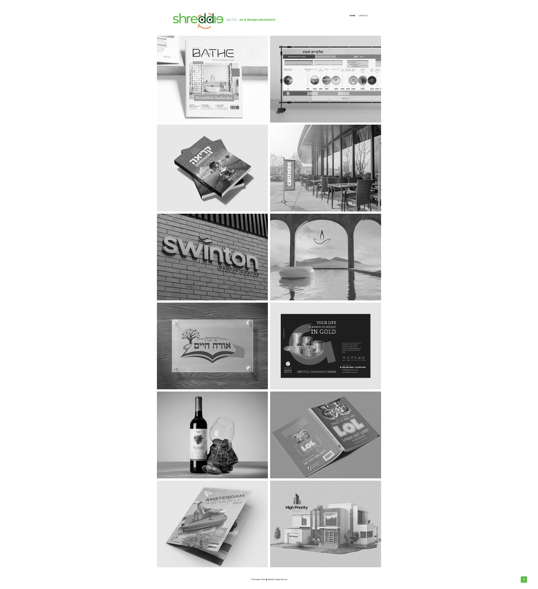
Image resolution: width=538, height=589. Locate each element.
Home (352, 15)
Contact (363, 15)
